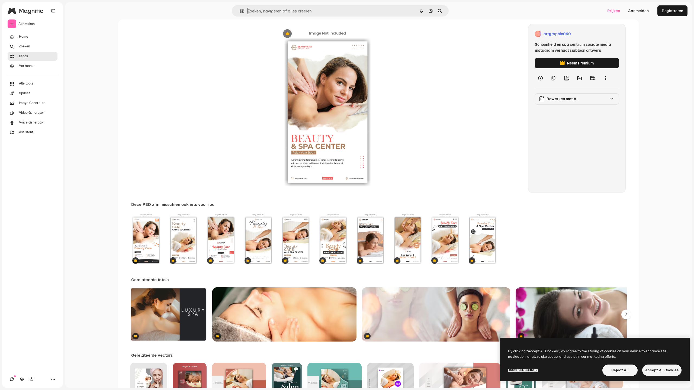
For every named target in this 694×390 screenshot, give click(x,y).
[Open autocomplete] (239, 11)
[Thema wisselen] (31, 379)
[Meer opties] (605, 78)
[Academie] (21, 379)
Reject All (620, 370)
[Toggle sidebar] (53, 10)
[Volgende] (626, 314)
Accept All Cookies (662, 370)
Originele (313, 34)
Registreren (672, 10)
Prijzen (613, 10)
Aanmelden (638, 10)
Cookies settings (523, 370)
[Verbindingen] (12, 379)
